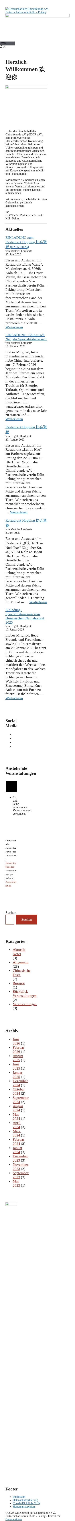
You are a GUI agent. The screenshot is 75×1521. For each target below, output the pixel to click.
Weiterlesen (14, 327)
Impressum (19, 1496)
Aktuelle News (19, 952)
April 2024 (17, 1125)
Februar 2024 (18, 1141)
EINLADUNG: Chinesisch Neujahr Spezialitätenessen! (26, 337)
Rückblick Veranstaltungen (25, 993)
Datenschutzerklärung (25, 1500)
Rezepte (19, 983)
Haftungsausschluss (24, 1506)
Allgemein (20, 962)
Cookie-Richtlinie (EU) (26, 1503)
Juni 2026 (16, 1041)
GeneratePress (13, 1519)
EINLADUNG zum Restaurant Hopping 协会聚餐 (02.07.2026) (26, 242)
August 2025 (18, 1058)
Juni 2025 (16, 1066)
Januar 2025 (17, 1074)
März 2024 (17, 1133)
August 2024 (18, 1108)
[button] (3, 47)
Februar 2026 (18, 1049)
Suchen (10, 912)
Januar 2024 (17, 1150)
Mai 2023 (16, 1183)
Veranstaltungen (25, 1004)
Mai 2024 (16, 1116)
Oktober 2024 (19, 1091)
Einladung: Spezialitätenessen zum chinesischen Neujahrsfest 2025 (24, 616)
